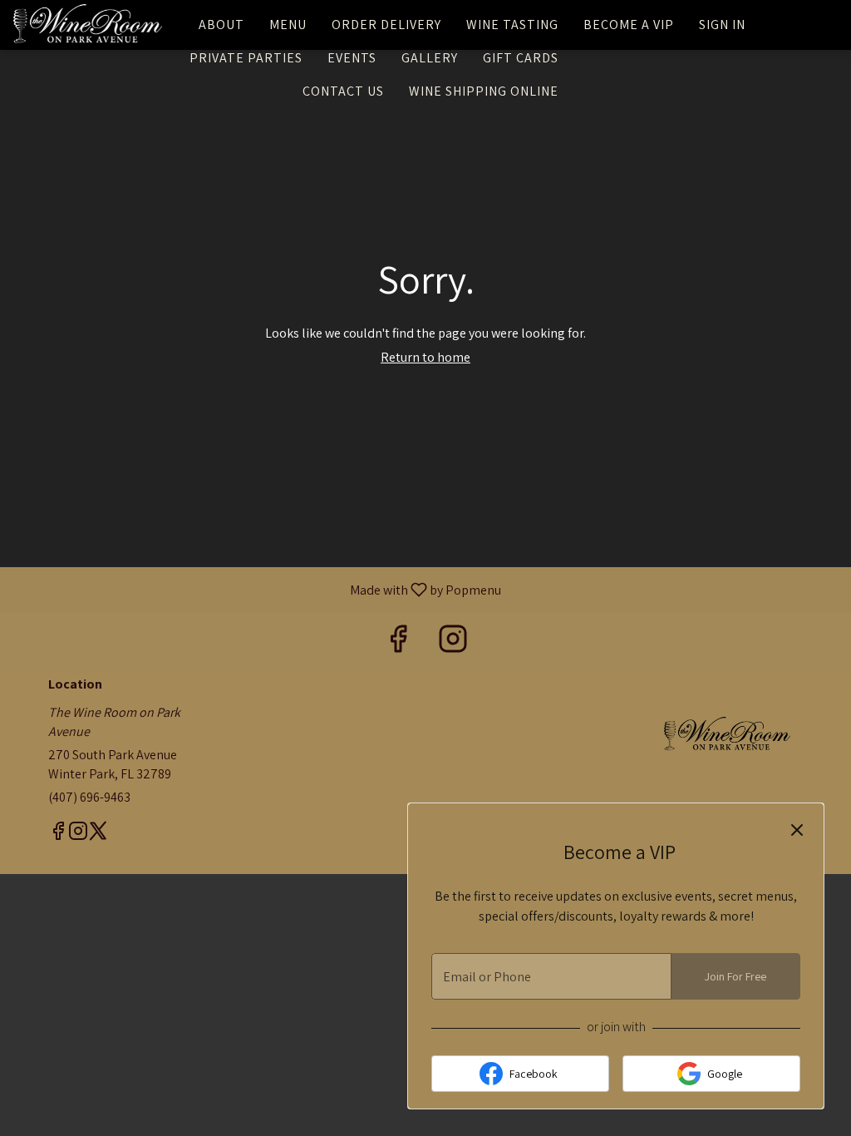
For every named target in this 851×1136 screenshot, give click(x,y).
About (221, 24)
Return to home (425, 357)
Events (351, 58)
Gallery (429, 58)
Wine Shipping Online (483, 91)
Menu (288, 24)
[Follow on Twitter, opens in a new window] (98, 833)
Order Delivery (386, 24)
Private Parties (246, 58)
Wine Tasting (512, 24)
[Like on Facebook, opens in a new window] (398, 642)
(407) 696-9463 (89, 797)
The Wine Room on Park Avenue (727, 735)
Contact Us (343, 91)
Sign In (722, 24)
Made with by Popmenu (256, 589)
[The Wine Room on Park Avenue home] (88, 25)
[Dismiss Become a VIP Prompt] (797, 830)
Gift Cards (520, 58)
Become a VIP (628, 24)
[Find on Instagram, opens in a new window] (453, 642)
